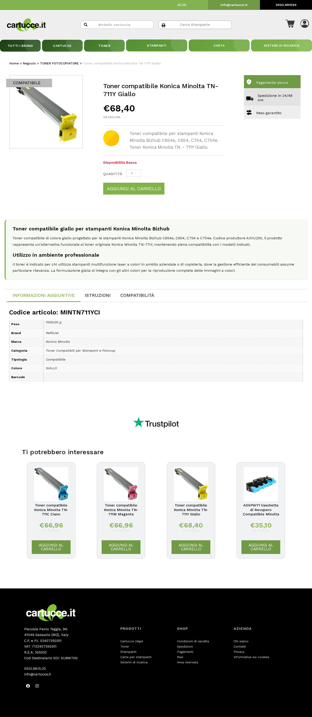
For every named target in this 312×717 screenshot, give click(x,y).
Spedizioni (185, 646)
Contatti (240, 646)
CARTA (219, 45)
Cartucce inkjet (131, 641)
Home (14, 63)
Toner (124, 646)
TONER (104, 45)
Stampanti (128, 652)
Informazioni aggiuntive (44, 295)
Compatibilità (137, 295)
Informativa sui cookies (251, 657)
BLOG (182, 5)
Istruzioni (98, 295)
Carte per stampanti (135, 657)
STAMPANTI (157, 45)
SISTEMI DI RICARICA (281, 45)
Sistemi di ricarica (134, 662)
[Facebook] (28, 686)
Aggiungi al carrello (134, 188)
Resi (180, 657)
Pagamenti (185, 652)
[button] (290, 24)
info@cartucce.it (233, 5)
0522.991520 (286, 5)
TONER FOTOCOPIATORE (59, 63)
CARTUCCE (62, 45)
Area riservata (187, 662)
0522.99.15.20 (35, 669)
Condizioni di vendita (193, 641)
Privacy (239, 652)
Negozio (29, 63)
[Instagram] (37, 686)
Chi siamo (241, 641)
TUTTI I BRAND (20, 45)
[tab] (43, 295)
